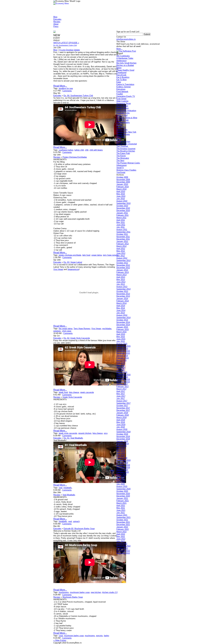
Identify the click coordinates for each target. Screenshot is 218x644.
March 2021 (121, 503)
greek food (63, 392)
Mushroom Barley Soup (73, 597)
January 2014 (122, 298)
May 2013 (120, 279)
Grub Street (121, 99)
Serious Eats (122, 129)
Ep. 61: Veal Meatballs (73, 438)
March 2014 (121, 303)
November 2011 (123, 237)
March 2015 (121, 332)
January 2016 (122, 355)
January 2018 (122, 413)
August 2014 (121, 315)
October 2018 (122, 434)
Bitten (118, 68)
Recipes (56, 22)
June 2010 (120, 196)
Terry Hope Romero (82, 328)
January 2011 (122, 213)
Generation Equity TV (125, 96)
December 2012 (123, 267)
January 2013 (122, 270)
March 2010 (121, 189)
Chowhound (121, 72)
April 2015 (120, 334)
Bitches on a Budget (125, 65)
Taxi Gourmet (122, 146)
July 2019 (120, 455)
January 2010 (122, 184)
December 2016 (123, 382)
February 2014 (122, 301)
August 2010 (121, 201)
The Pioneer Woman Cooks (128, 163)
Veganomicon (73, 269)
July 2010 (120, 198)
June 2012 (120, 253)
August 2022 (121, 543)
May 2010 (120, 194)
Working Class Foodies (126, 170)
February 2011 (122, 215)
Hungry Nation (122, 108)
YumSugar (120, 172)
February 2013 (122, 272)
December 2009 (123, 182)
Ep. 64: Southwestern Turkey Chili (78, 95)
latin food (86, 255)
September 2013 (123, 289)
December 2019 (123, 467)
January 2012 (122, 241)
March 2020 (121, 474)
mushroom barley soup (80, 592)
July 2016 (120, 370)
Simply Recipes (123, 134)
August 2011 (121, 229)
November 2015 (123, 351)
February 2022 (122, 529)
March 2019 (121, 446)
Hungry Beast (122, 106)
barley (106, 635)
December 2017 (123, 410)
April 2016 (120, 363)
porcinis (99, 635)
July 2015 (120, 341)
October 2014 (122, 320)
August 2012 (121, 258)
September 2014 (123, 317)
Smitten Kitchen (123, 141)
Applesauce (121, 60)
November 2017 (123, 408)
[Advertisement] (107, 29)
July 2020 (120, 484)
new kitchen (96, 592)
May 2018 (120, 422)
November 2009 (123, 179)
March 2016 (121, 360)
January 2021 (122, 498)
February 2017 (122, 386)
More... (119, 49)
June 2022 (120, 539)
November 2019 (123, 465)
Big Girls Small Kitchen (126, 63)
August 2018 (121, 429)
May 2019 (120, 451)
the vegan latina (65, 328)
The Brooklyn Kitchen (125, 151)
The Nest (120, 160)
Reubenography (123, 122)
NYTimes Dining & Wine (126, 118)
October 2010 (122, 206)
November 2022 (123, 551)
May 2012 (120, 251)
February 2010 (122, 187)
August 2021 (121, 515)
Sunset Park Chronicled (126, 144)
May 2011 (120, 222)
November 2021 (123, 522)
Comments (67, 91)
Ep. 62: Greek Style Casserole (77, 338)
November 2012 (123, 265)
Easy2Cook (121, 75)
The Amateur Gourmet (125, 149)
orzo (106, 433)
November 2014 (123, 322)
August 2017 (121, 401)
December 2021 (123, 524)
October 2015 (122, 348)
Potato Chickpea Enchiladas (75, 157)
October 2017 (122, 405)
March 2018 (121, 417)
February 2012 (122, 244)
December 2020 (123, 496)
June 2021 (120, 510)
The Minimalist (122, 158)
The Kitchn (121, 156)
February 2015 (122, 329)
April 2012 (120, 248)
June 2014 (120, 310)
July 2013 (120, 284)
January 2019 (122, 441)
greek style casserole (68, 433)
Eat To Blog (121, 80)
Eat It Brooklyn (122, 77)
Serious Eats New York (126, 132)
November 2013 (123, 294)
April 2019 (120, 448)
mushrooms (64, 592)
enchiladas (107, 328)
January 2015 (122, 327)
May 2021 (120, 508)
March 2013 (121, 275)
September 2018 (123, 432)
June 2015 (120, 339)
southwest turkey (66, 150)
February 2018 (122, 415)
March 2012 (121, 246)
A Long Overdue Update (69, 50)
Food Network (122, 91)
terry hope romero (110, 255)
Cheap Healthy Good (125, 70)
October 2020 (122, 491)
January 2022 (122, 527)
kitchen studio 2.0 (109, 592)
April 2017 (120, 391)
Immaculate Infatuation (126, 110)
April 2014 (120, 306)
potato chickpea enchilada (70, 255)
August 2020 (121, 486)
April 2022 (120, 534)
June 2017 (120, 396)
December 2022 (123, 553)
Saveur (119, 125)
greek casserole (87, 392)
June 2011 (120, 225)
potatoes (57, 331)
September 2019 (123, 460)
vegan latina (96, 255)
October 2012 (122, 263)
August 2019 (121, 458)
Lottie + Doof (122, 115)
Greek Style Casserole (72, 397)
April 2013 (120, 277)
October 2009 (122, 177)
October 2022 (122, 548)
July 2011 (120, 227)
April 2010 (120, 191)
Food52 (119, 94)
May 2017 (120, 394)
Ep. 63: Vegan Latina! (73, 262)
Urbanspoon (121, 165)
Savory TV (121, 127)
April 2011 (120, 220)
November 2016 (123, 379)
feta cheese (74, 392)
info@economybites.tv (126, 39)
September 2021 (123, 517)
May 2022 (120, 536)
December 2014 (123, 325)
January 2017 (122, 384)
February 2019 (122, 444)
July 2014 (120, 313)
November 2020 (123, 493)
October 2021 (122, 520)
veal (60, 488)
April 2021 (120, 505)
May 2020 (120, 479)
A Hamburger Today (124, 58)
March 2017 (121, 389)
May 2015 (120, 336)
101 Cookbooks (123, 56)
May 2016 (120, 365)
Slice (118, 139)
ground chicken (84, 433)
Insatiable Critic (123, 113)
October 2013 (122, 291)
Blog (55, 17)
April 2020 (120, 477)
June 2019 (120, 453)
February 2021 (122, 501)
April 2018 (120, 420)
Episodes (57, 19)
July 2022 (120, 541)
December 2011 (123, 239)
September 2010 (123, 203)
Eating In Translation (125, 84)
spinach (76, 521)
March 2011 (121, 218)
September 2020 (123, 489)
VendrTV (120, 168)
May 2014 (120, 308)
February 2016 (122, 358)
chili (86, 150)
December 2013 (123, 296)
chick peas (66, 331)
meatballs (67, 488)
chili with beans (96, 150)
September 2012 (123, 260)
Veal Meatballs (69, 495)
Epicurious (120, 89)
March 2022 (121, 532)
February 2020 (122, 472)
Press (55, 26)
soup (61, 635)
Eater (118, 82)
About (55, 24)
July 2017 (120, 398)
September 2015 (123, 346)
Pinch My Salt (122, 120)
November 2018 (123, 436)
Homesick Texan (123, 103)
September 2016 (123, 375)
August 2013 (121, 286)
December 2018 (123, 439)
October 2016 (122, 377)
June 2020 (120, 482)
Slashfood (120, 137)
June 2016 (120, 367)
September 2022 (123, 546)
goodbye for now (66, 88)
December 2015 (123, 353)
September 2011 (123, 232)
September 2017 (123, 403)
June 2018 (120, 424)
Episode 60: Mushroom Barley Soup (79, 528)
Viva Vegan (58, 269)
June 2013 (120, 282)
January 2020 (122, 470)
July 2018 (120, 427)
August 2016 (121, 372)
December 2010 (123, 210)
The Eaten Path (123, 153)
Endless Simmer (123, 87)
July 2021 (120, 513)
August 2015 (121, 344)
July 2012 (120, 256)
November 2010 (123, 208)
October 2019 (122, 463)
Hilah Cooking (122, 101)
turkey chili (79, 150)
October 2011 (122, 234)
